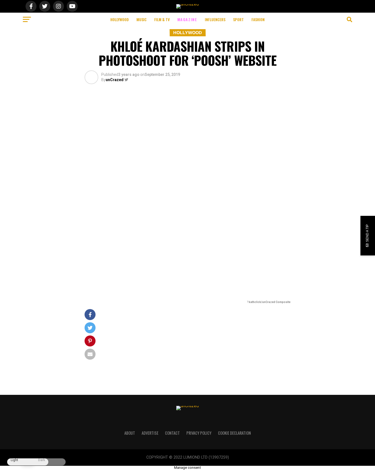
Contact (172, 433)
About (129, 433)
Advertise (150, 433)
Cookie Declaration (234, 433)
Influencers (215, 19)
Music (141, 19)
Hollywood (119, 19)
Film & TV (162, 19)
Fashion (258, 19)
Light (14, 460)
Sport (238, 19)
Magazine (187, 19)
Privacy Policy (198, 433)
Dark (41, 460)
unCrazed (115, 80)
